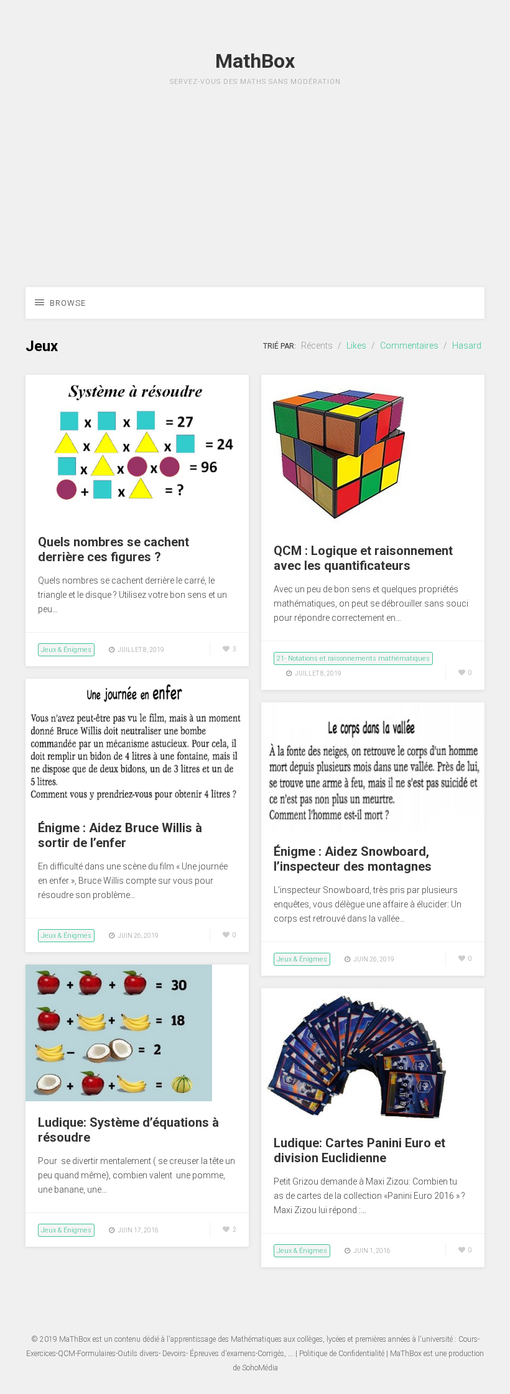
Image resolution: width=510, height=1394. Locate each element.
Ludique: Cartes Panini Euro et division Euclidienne (359, 1150)
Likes (356, 346)
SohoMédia (260, 1368)
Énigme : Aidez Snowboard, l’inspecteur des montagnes (353, 859)
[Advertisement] (255, 200)
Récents (317, 346)
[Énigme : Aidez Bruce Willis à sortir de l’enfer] (137, 804)
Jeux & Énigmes (66, 650)
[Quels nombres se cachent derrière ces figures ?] (137, 518)
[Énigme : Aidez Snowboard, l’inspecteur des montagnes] (372, 827)
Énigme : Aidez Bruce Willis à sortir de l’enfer (120, 835)
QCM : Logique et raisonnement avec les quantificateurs (363, 558)
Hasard (466, 346)
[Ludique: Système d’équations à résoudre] (119, 1098)
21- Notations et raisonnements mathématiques (353, 658)
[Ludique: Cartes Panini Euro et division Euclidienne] (354, 1119)
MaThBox (75, 1339)
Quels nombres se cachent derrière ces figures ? (113, 549)
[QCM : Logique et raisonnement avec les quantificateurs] (339, 526)
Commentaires (409, 346)
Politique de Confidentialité (341, 1353)
